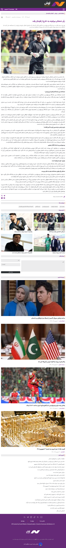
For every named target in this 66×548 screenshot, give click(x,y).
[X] (38, 517)
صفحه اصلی (61, 13)
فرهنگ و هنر (61, 321)
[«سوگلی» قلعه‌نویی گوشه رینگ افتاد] (49, 222)
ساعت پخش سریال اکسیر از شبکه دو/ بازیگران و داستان (48, 318)
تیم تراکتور (37, 206)
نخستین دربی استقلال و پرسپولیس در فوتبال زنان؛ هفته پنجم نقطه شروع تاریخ (46, 461)
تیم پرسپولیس (45, 206)
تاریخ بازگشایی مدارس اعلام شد (57, 508)
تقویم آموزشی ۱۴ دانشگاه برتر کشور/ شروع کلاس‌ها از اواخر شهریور (49, 464)
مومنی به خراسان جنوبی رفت (57, 492)
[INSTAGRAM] (31, 517)
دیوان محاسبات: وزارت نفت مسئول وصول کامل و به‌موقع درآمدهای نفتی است (46, 467)
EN (16, 9)
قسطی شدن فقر (60, 511)
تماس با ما (42, 521)
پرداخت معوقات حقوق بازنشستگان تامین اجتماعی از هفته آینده (49, 500)
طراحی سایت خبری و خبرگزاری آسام (31, 544)
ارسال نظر (11, 272)
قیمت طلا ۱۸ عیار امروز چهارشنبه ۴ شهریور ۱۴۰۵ (53, 486)
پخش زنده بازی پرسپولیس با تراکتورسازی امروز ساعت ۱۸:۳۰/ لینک (45, 406)
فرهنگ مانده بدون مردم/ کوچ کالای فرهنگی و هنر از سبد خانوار (49, 478)
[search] (2, 9)
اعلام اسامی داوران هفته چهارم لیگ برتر (55, 475)
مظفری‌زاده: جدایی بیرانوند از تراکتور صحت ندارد (22, 253)
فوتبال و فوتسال (49, 13)
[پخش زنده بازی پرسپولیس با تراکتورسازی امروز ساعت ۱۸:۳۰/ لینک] (33, 385)
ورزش (56, 13)
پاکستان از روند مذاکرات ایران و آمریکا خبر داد (51, 362)
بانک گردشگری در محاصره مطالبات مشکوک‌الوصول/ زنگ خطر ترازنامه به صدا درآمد (45, 503)
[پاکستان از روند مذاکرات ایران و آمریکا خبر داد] (33, 342)
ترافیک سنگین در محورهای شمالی (56, 459)
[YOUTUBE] (41, 517)
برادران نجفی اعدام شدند (58, 472)
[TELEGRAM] (28, 517)
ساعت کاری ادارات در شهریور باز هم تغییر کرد (54, 494)
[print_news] (2, 17)
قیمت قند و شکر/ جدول (58, 481)
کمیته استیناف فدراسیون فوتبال (26, 206)
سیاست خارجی (61, 364)
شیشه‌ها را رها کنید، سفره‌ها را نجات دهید (54, 489)
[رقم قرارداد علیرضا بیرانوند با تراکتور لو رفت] (16, 222)
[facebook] (4, 198)
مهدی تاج (62, 206)
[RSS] (25, 517)
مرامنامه (23, 521)
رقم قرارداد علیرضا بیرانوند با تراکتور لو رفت (23, 232)
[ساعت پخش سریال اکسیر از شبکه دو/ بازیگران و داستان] (33, 298)
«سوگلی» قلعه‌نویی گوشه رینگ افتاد (57, 232)
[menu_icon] (63, 9)
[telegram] (4, 196)
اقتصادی (62, 452)
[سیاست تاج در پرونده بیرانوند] (49, 243)
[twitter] (2, 196)
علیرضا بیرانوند (54, 206)
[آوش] (33, 4)
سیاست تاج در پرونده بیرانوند (58, 253)
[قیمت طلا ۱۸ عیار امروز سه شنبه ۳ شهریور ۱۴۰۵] (33, 429)
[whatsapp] (2, 198)
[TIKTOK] (34, 517)
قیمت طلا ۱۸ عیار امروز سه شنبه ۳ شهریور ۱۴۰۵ (51, 449)
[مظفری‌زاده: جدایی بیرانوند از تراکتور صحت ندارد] (16, 243)
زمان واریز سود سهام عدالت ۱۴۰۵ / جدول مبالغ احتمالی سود (50, 483)
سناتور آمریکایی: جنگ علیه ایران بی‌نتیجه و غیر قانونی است (50, 470)
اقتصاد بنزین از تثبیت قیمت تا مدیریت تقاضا (54, 497)
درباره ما (32, 521)
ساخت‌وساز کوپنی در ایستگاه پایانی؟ (55, 505)
